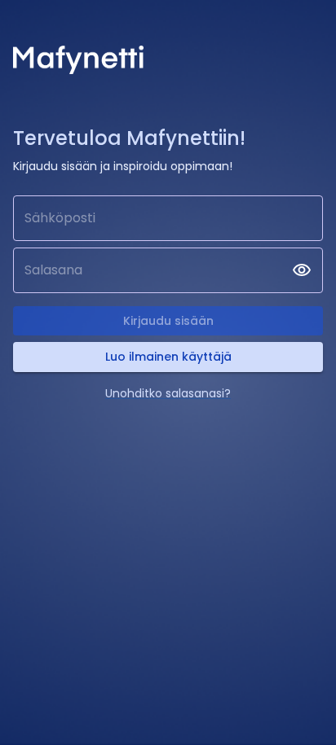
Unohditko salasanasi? (168, 393)
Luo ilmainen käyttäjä (168, 356)
